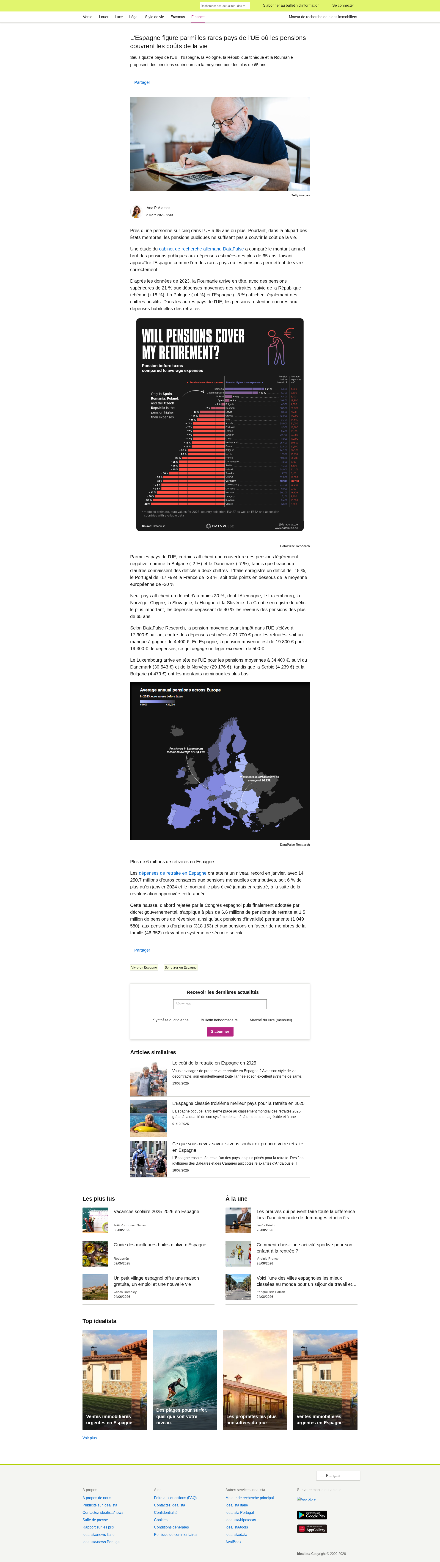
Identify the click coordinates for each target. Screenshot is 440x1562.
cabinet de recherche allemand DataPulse (201, 248)
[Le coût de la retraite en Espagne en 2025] (220, 1078)
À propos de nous (96, 1498)
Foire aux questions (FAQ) (175, 1498)
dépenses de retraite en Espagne (173, 873)
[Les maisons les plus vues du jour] (255, 1380)
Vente (87, 17)
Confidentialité (166, 1512)
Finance (198, 17)
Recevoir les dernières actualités (223, 992)
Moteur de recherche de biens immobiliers (323, 17)
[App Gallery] (312, 1529)
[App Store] (312, 1502)
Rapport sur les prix (98, 1527)
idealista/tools (237, 1527)
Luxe (119, 17)
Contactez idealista (169, 1505)
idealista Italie (237, 1505)
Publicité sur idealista (99, 1505)
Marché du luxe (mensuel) (271, 1020)
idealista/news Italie (98, 1535)
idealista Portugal (240, 1512)
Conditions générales (171, 1527)
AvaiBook (233, 1542)
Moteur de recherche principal (250, 1498)
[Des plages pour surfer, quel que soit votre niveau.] (185, 1380)
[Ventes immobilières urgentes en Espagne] (114, 1380)
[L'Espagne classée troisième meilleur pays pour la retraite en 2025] (220, 1118)
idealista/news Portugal (101, 1542)
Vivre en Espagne (144, 967)
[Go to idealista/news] (88, 6)
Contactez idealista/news (102, 1512)
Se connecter (343, 5)
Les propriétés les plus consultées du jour (251, 1419)
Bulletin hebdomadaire (219, 1020)
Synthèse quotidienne (171, 1020)
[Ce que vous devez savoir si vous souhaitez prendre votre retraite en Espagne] (220, 1159)
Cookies (161, 1520)
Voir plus (89, 1438)
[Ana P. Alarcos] (136, 212)
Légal (133, 17)
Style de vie (154, 17)
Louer (103, 17)
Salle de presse (95, 1520)
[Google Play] (312, 1516)
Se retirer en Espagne (181, 967)
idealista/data (236, 1535)
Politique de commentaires (175, 1535)
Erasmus (177, 17)
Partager (142, 82)
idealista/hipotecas (241, 1520)
